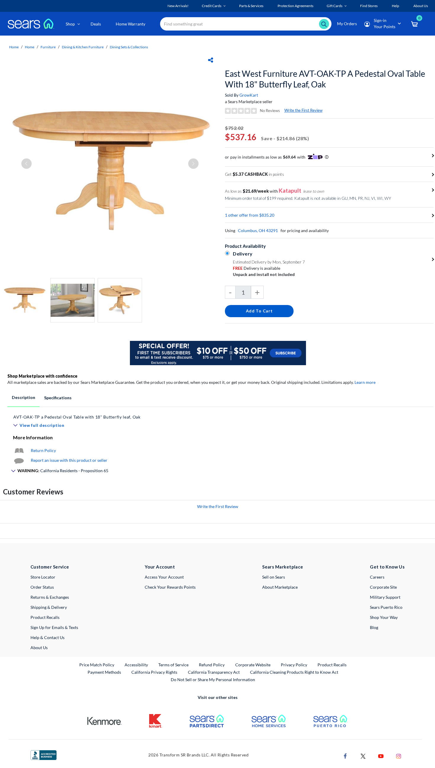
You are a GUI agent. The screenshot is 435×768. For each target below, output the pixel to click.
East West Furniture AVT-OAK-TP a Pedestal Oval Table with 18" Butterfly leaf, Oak (325, 78)
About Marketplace (280, 587)
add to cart (259, 310)
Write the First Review (303, 110)
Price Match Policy (96, 664)
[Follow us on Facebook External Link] (345, 755)
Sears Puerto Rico (386, 607)
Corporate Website (253, 664)
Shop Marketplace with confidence (42, 376)
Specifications (58, 397)
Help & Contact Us (47, 637)
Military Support (385, 597)
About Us (39, 647)
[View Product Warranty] (19, 450)
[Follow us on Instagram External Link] (399, 755)
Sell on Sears (273, 576)
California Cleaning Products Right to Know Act (294, 672)
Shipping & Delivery (48, 607)
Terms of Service (173, 664)
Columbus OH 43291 (258, 230)
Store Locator (42, 576)
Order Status (42, 587)
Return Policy (43, 450)
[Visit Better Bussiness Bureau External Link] (43, 754)
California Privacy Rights (154, 672)
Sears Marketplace (282, 566)
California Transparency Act (214, 672)
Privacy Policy (294, 664)
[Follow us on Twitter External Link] (363, 755)
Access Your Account (164, 576)
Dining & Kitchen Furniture (83, 47)
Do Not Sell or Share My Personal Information (213, 679)
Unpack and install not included (264, 274)
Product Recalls (44, 617)
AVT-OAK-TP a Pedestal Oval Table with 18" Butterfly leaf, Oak (77, 416)
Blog (374, 627)
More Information (33, 437)
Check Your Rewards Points (170, 587)
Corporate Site (383, 587)
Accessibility (136, 664)
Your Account (160, 566)
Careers (377, 576)
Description (23, 397)
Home (14, 47)
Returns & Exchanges (49, 597)
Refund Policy (212, 664)
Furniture (48, 47)
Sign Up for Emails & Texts (54, 627)
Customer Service (49, 566)
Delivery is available (256, 268)
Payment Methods (104, 672)
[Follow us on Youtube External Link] (381, 755)
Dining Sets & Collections (129, 47)
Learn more (365, 382)
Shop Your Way (384, 617)
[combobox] (245, 24)
